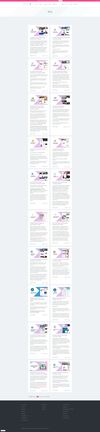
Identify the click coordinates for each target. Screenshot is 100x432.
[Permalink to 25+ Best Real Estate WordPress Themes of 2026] (61, 31)
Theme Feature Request (24, 420)
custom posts (67, 310)
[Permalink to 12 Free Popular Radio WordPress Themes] (61, 100)
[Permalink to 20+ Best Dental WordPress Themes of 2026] (61, 329)
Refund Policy (23, 411)
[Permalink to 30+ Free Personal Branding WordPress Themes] (61, 217)
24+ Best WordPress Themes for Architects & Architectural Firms (38, 336)
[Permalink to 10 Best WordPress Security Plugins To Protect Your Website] (38, 366)
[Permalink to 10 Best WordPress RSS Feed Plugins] (38, 143)
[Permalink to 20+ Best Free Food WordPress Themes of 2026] (61, 253)
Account (75, 4)
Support (71, 4)
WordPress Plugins (32, 166)
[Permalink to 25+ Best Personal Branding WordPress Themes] (38, 31)
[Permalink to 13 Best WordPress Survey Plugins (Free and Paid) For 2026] (38, 292)
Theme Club (45, 4)
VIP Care (50, 4)
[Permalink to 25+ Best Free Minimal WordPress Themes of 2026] (38, 65)
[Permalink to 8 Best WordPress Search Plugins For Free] (61, 292)
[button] (3, 430)
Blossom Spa (32, 127)
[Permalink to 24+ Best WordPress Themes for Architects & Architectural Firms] (38, 329)
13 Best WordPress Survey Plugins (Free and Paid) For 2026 (37, 299)
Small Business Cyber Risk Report (40, 385)
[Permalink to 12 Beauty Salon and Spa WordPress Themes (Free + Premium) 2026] (38, 100)
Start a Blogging (65, 413)
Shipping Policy (23, 413)
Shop (36, 4)
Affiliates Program (44, 404)
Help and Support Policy (24, 415)
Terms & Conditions (23, 404)
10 (45, 396)
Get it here (60, 0)
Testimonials (63, 4)
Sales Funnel (54, 4)
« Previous (31, 396)
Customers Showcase (66, 411)
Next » (48, 396)
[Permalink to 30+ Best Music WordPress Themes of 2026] (61, 176)
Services (40, 4)
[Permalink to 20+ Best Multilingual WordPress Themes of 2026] (38, 176)
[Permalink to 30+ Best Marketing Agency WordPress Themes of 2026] (61, 65)
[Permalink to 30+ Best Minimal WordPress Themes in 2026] (61, 366)
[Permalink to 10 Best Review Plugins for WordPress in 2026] (38, 217)
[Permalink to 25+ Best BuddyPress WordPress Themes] (61, 143)
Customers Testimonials (66, 404)
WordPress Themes (33, 55)
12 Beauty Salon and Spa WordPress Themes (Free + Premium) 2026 (37, 108)
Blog (67, 4)
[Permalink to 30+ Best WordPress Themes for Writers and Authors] (38, 253)
